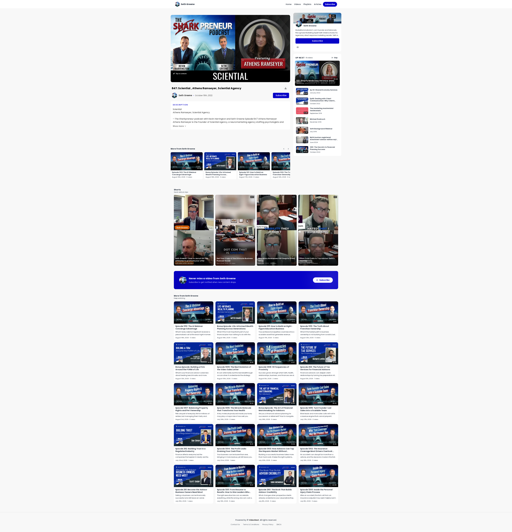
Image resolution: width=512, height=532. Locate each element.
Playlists (307, 4)
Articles (317, 4)
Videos (297, 4)
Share (284, 18)
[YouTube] (297, 47)
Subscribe (330, 4)
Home (288, 4)
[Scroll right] (288, 149)
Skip (336, 58)
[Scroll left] (284, 149)
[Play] (230, 48)
